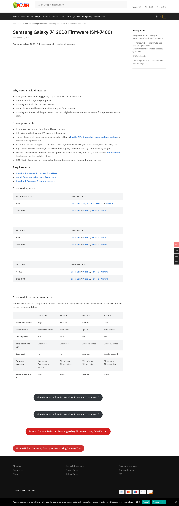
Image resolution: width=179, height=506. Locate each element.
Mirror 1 (90, 203)
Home (15, 24)
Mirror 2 (100, 203)
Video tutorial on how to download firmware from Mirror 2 (68, 414)
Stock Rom (24, 24)
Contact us (161, 7)
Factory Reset (114, 152)
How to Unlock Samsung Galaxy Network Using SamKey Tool (48, 448)
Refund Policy (72, 474)
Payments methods (128, 466)
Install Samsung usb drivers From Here (35, 177)
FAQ (120, 474)
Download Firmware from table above (35, 181)
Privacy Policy (72, 470)
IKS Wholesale (139, 56)
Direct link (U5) (78, 203)
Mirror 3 (109, 203)
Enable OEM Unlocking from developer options (94, 137)
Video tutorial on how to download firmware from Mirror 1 (68, 397)
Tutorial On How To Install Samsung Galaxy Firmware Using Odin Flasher (68, 431)
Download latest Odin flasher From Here (36, 173)
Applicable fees (126, 470)
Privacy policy (158, 502)
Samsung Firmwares (38, 24)
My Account (136, 7)
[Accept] (175, 502)
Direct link (75, 210)
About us (17, 466)
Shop (15, 474)
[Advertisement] (68, 67)
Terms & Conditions (75, 466)
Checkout (149, 7)
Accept (146, 502)
